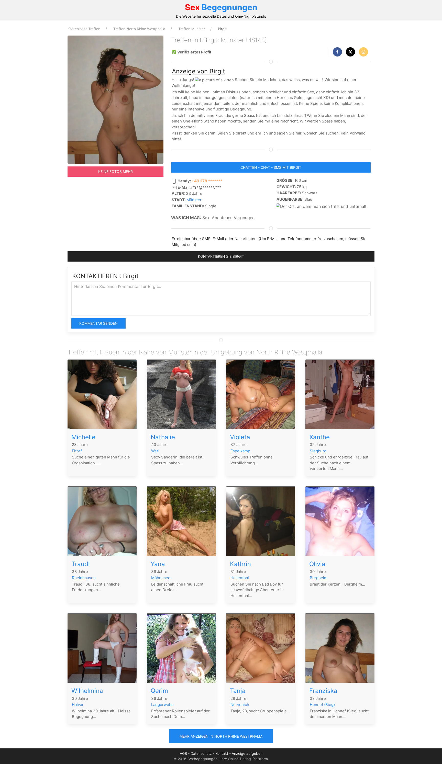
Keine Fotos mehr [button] (115, 171)
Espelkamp (240, 450)
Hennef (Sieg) (322, 704)
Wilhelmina (87, 690)
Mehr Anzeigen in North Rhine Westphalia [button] (221, 736)
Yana (158, 564)
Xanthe (319, 437)
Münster (194, 199)
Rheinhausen (84, 577)
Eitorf (77, 450)
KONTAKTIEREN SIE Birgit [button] (221, 256)
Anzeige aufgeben (247, 753)
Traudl (80, 564)
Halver (78, 704)
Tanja (238, 690)
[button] (337, 52)
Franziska (323, 690)
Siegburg (318, 450)
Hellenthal (239, 577)
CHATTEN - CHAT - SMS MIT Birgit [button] (270, 167)
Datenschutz (201, 753)
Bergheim (318, 577)
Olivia (317, 564)
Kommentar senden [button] (98, 323)
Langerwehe (162, 704)
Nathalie (163, 437)
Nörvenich (239, 704)
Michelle (83, 437)
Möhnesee (160, 577)
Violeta (240, 437)
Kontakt (221, 753)
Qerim (159, 690)
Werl (155, 450)
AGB (183, 753)
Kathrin (240, 564)
